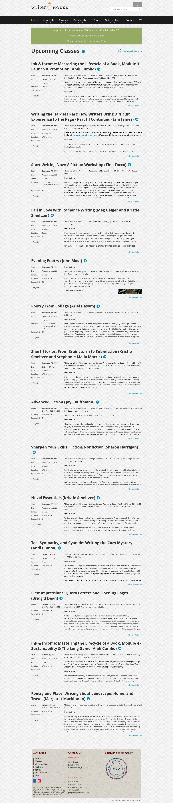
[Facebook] (34, 781)
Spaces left (35, 90)
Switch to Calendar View (132, 51)
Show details (133, 106)
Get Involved (41, 772)
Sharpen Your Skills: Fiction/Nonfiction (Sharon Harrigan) (84, 447)
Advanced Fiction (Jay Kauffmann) (63, 402)
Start (33, 75)
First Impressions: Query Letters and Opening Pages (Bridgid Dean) (79, 596)
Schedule (34, 83)
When (33, 408)
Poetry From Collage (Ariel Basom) (63, 306)
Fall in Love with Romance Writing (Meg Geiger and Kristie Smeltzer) (85, 213)
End (32, 79)
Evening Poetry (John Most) (56, 260)
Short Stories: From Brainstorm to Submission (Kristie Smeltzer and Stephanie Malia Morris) (81, 354)
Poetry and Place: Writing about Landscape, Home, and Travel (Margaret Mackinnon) (82, 696)
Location (34, 87)
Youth (38, 769)
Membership (41, 764)
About (38, 758)
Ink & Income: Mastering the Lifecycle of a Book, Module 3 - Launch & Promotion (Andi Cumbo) (86, 66)
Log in (137, 4)
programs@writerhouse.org (86, 135)
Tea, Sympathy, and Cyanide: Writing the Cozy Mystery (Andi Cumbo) (81, 545)
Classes (38, 761)
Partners (39, 766)
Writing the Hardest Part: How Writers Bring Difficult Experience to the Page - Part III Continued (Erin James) (82, 117)
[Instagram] (39, 781)
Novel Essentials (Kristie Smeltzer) (63, 497)
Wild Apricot (122, 800)
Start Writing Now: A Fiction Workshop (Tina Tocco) (78, 164)
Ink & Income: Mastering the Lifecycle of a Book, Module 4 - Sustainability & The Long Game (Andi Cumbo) (86, 646)
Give (37, 775)
